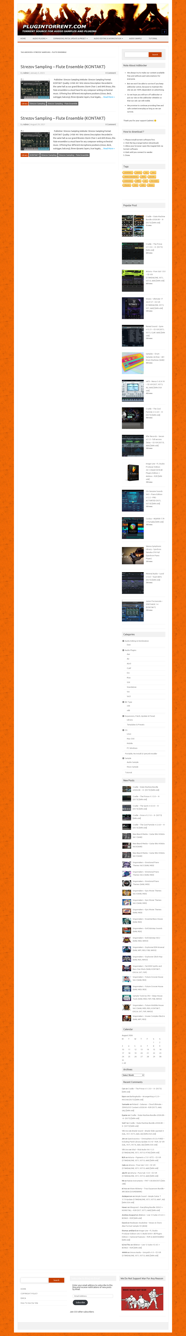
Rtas (129, 678)
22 (154, 1053)
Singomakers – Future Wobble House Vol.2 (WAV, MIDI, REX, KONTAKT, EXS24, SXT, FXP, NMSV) (148, 1008)
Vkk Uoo (125, 1131)
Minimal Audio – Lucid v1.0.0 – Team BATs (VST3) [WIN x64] (155, 577)
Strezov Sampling (37, 104)
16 (160, 1049)
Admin (26, 73)
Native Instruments (131, 176)
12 (135, 1049)
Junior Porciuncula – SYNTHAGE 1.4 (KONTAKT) (154, 604)
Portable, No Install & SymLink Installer (141, 754)
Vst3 (129, 696)
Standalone (131, 687)
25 (129, 1057)
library (151, 185)
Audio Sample (135, 38)
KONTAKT (34, 155)
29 (154, 1057)
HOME (23, 1289)
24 (123, 1057)
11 (129, 1049)
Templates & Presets (135, 725)
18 (129, 1053)
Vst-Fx (138, 172)
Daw (129, 645)
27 (142, 1057)
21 (148, 1053)
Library (24, 104)
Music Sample (132, 767)
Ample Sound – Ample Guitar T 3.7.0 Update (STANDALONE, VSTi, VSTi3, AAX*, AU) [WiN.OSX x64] (143, 1199)
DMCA (23, 1298)
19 (135, 1053)
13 (142, 1049)
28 (148, 1057)
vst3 (143, 185)
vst (145, 181)
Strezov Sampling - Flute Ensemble (62, 104)
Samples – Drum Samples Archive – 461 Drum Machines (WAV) (155, 357)
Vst (128, 692)
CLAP (129, 668)
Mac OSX (130, 739)
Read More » (109, 97)
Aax (128, 654)
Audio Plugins (39, 38)
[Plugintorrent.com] (93, 35)
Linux (129, 734)
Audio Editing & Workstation (107, 38)
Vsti (135, 185)
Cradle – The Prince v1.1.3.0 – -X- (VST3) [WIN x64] (154, 247)
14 (148, 1049)
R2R (143, 176)
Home (23, 38)
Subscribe (80, 1302)
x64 (128, 706)
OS (126, 730)
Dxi (128, 673)
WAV (138, 181)
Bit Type (128, 702)
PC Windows (132, 748)
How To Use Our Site (29, 1303)
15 (154, 1049)
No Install (154, 181)
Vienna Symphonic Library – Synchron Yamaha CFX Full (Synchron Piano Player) (153, 552)
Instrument (128, 181)
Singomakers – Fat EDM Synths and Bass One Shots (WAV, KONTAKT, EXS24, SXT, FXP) (147, 969)
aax (153, 172)
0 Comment (110, 73)
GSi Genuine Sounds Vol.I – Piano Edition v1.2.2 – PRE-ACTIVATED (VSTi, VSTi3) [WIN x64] (154, 497)
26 (135, 1057)
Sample (128, 758)
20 (142, 1053)
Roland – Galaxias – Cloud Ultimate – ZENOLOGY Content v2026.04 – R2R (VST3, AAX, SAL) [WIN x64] (142, 1107)
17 (123, 1053)
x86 (128, 710)
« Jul (124, 1063)
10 (123, 1049)
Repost (127, 185)
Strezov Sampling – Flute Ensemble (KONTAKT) (63, 66)
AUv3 (129, 663)
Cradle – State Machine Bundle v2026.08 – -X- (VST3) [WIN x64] (155, 219)
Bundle (152, 176)
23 (160, 1053)
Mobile (130, 743)
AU (146, 172)
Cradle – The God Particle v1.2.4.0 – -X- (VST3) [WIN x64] (154, 412)
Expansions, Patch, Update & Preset (69, 38)
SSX (128, 682)
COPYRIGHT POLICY (29, 1293)
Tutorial (153, 38)
